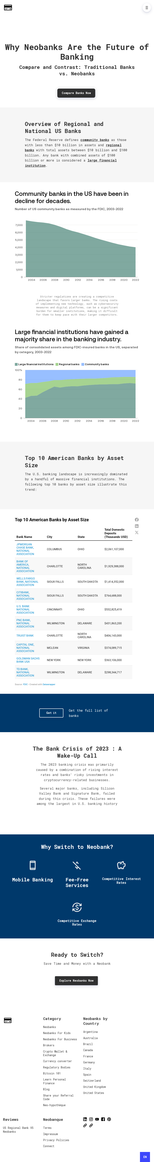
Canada (88, 1050)
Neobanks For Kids (57, 1033)
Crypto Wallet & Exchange (55, 1053)
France (88, 1056)
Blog (46, 1089)
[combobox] (145, 1157)
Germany (89, 1062)
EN (145, 1157)
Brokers (48, 1045)
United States (93, 1093)
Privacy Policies (56, 1140)
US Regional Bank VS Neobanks (18, 1129)
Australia (90, 1038)
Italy (87, 1068)
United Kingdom (94, 1087)
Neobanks (49, 1027)
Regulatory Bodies (56, 1067)
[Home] (9, 7)
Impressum (50, 1134)
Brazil (88, 1044)
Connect (48, 1146)
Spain (87, 1074)
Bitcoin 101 (52, 1073)
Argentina (90, 1032)
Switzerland (92, 1080)
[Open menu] (147, 7)
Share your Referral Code (58, 1097)
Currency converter (57, 1061)
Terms (47, 1128)
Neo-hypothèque (54, 1105)
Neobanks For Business (60, 1039)
